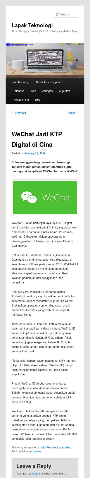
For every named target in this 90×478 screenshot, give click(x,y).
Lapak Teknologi (32, 25)
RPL (37, 99)
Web (33, 91)
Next (73, 113)
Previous (19, 113)
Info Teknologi (21, 82)
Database (18, 91)
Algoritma (65, 91)
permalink (35, 451)
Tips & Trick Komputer (48, 82)
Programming (21, 99)
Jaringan (47, 91)
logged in (37, 473)
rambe (66, 447)
